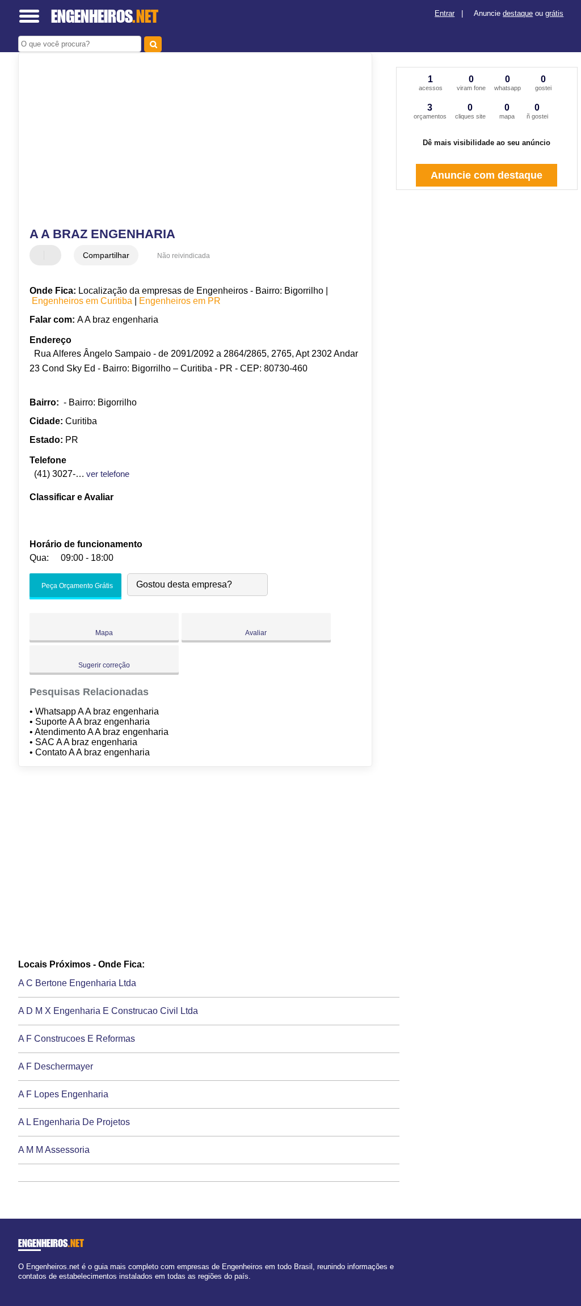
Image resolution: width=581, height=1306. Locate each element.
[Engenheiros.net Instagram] (30, 1286)
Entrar (444, 13)
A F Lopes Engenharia (63, 1094)
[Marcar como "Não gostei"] (54, 255)
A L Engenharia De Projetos (74, 1122)
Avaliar (256, 633)
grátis (554, 13)
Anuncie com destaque (486, 175)
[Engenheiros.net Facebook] (20, 1286)
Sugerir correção (104, 665)
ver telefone (107, 474)
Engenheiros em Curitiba (82, 301)
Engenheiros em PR (180, 301)
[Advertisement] (189, 141)
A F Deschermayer (55, 1066)
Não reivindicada (183, 256)
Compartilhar (106, 255)
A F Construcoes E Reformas (76, 1038)
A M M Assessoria (54, 1150)
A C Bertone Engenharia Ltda (77, 983)
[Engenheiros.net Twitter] (25, 1286)
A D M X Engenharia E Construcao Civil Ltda (108, 1011)
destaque (518, 13)
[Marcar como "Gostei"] (39, 255)
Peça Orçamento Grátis (76, 586)
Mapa (104, 633)
